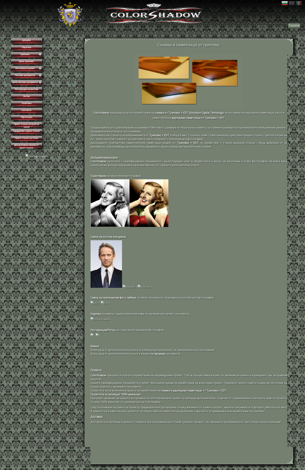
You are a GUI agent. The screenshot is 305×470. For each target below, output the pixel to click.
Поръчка (26, 47)
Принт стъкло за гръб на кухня (26, 125)
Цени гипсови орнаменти (27, 82)
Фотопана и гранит (28, 68)
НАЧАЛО (26, 40)
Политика (26, 103)
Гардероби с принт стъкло (26, 131)
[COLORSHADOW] (152, 26)
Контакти (26, 110)
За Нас (26, 96)
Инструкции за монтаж (26, 89)
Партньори (26, 117)
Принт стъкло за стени (26, 138)
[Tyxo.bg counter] (37, 156)
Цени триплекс (26, 61)
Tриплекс (30, 54)
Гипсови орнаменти (28, 75)
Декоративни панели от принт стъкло (26, 146)
